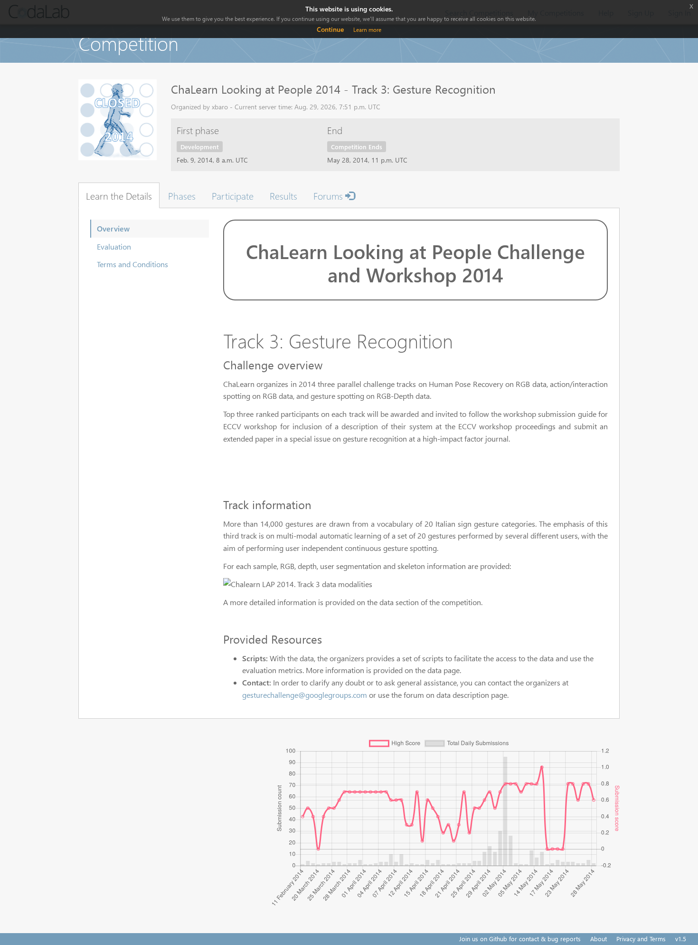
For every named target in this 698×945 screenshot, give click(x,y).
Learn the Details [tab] (119, 195)
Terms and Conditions (132, 264)
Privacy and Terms (641, 939)
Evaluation (114, 246)
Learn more (367, 29)
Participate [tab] (233, 195)
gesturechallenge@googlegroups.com (304, 695)
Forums (329, 195)
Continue (330, 29)
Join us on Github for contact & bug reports (520, 939)
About (598, 939)
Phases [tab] (182, 195)
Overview (113, 228)
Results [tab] (283, 195)
